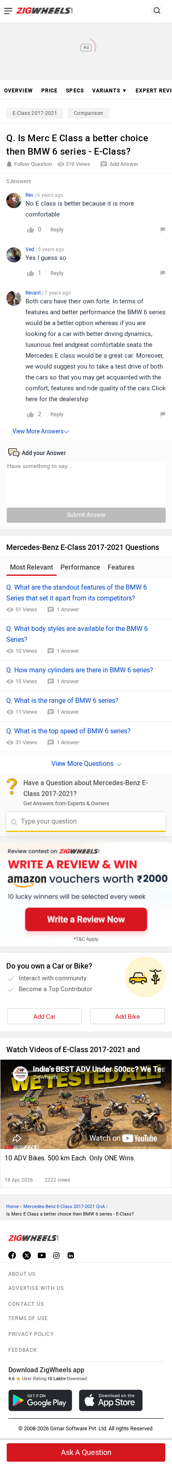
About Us (22, 1274)
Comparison (88, 113)
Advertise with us (36, 1288)
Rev (30, 195)
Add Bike (127, 1016)
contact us (26, 1304)
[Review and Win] (86, 894)
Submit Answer (86, 515)
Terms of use (28, 1318)
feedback (23, 1350)
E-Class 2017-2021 (35, 113)
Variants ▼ (109, 91)
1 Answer (68, 609)
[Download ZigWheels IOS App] (111, 1400)
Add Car (44, 1016)
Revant (33, 293)
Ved (30, 249)
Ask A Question (86, 1452)
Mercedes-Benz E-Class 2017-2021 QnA (64, 1206)
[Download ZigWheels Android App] (40, 1400)
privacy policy (31, 1334)
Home (12, 1206)
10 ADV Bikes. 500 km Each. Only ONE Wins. (70, 1158)
